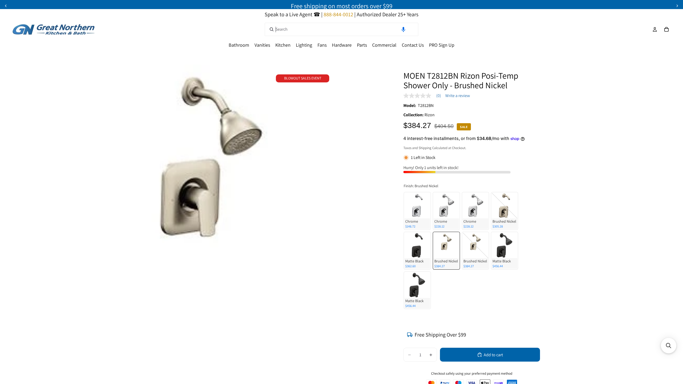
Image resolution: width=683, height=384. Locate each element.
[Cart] (666, 29)
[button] (403, 29)
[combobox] (341, 29)
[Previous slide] (6, 6)
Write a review (457, 96)
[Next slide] (677, 6)
